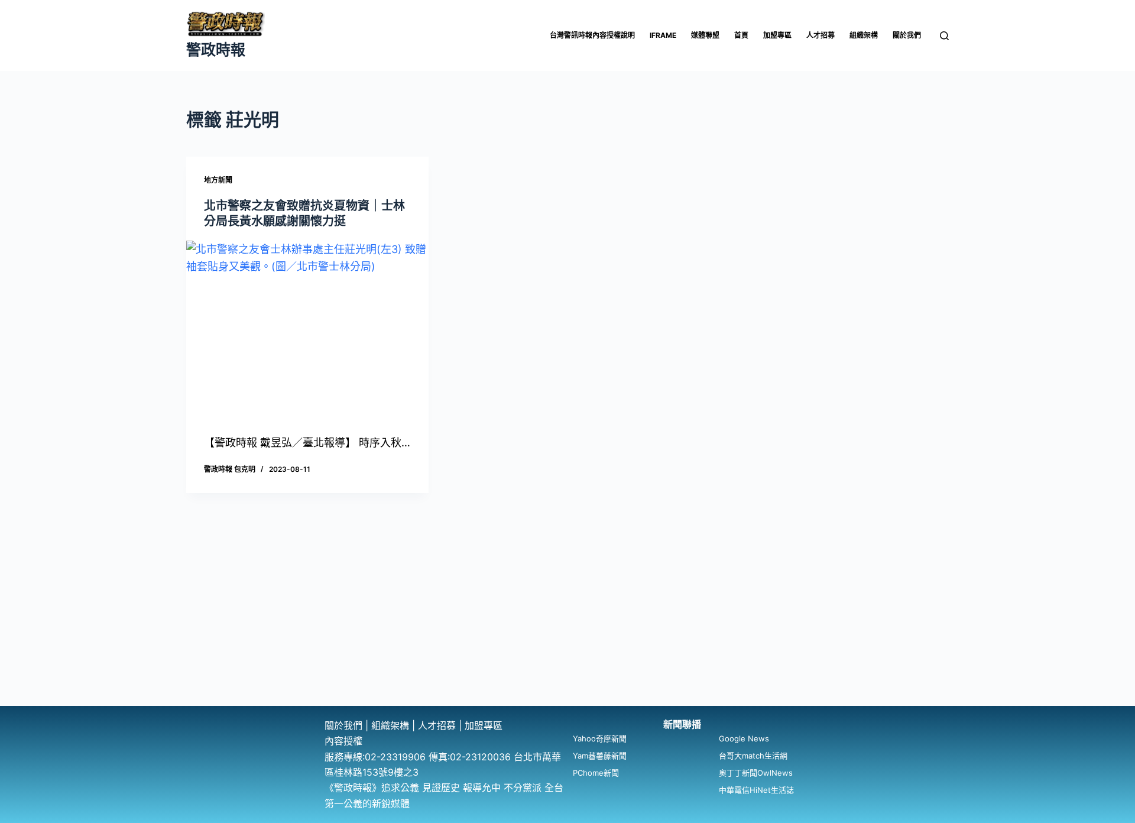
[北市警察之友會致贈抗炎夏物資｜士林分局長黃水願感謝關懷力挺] (307, 332)
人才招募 (820, 35)
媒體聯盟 (705, 35)
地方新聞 (218, 180)
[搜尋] (944, 35)
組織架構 (863, 35)
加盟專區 (777, 35)
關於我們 (907, 35)
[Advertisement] (567, 617)
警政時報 (215, 50)
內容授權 (343, 741)
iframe (663, 35)
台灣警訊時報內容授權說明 (592, 35)
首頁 (741, 35)
